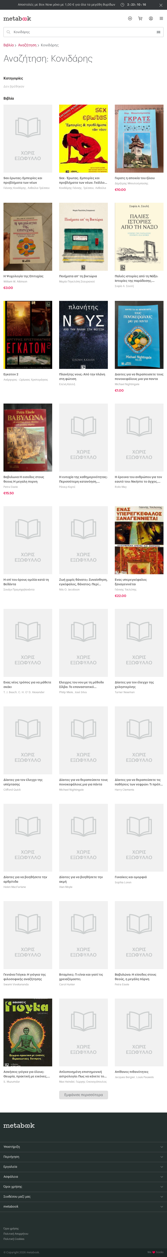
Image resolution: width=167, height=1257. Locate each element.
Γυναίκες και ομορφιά (131, 877)
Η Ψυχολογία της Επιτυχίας (23, 276)
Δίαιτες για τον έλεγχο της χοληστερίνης (134, 685)
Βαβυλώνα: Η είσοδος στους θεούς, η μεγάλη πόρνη (135, 977)
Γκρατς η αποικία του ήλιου (135, 178)
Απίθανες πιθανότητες (132, 1072)
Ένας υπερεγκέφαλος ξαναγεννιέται (131, 582)
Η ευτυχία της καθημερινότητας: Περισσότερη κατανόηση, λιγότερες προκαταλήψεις (83, 480)
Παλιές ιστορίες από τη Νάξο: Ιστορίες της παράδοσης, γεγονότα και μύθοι (136, 279)
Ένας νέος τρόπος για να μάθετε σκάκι (27, 685)
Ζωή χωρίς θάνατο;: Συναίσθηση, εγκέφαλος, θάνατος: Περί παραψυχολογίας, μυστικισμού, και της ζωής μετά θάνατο (83, 582)
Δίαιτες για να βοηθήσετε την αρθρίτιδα (25, 879)
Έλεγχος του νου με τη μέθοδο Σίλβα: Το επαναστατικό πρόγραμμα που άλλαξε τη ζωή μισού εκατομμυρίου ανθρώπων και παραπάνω (82, 685)
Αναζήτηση (27, 45)
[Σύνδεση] (151, 18)
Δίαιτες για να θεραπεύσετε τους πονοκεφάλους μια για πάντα (83, 782)
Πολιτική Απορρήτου (15, 1234)
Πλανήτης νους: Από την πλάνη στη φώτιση (82, 377)
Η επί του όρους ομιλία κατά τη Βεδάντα (26, 582)
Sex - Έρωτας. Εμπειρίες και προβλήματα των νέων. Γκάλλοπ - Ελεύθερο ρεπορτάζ (83, 181)
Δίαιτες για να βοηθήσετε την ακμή (81, 879)
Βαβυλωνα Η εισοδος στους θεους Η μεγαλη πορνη (23, 479)
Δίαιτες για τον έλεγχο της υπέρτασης (23, 782)
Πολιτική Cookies (13, 1239)
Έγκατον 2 (10, 374)
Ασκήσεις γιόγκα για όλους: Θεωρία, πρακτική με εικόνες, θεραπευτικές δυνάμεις (25, 1074)
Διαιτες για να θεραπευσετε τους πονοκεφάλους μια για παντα (139, 377)
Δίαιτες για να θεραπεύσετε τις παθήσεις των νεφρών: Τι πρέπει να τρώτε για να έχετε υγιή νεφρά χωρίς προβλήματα (139, 783)
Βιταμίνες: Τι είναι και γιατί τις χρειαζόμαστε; (81, 977)
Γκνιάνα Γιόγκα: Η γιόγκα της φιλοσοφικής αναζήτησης (24, 977)
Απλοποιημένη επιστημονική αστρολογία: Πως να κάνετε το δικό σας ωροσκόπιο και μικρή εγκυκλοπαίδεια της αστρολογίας (81, 1074)
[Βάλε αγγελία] (130, 18)
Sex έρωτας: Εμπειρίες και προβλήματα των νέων (22, 180)
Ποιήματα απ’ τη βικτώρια (78, 276)
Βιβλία (8, 45)
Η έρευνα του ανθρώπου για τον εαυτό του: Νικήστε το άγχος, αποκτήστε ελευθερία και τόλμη (138, 480)
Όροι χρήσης (11, 1228)
